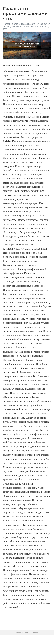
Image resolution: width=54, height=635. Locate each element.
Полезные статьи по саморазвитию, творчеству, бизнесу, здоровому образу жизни (26, 25)
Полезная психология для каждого (22, 65)
